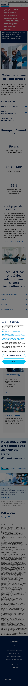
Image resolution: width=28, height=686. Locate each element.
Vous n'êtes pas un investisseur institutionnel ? (14, 356)
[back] (24, 350)
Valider (14, 361)
